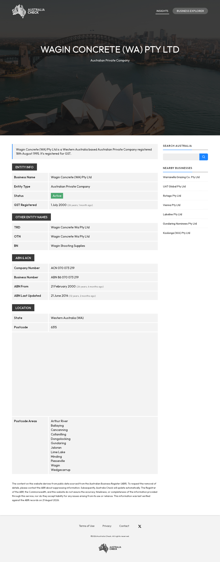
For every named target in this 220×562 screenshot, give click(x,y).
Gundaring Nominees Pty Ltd (180, 223)
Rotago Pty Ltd (172, 195)
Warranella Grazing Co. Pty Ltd (181, 177)
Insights (162, 11)
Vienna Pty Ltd (171, 205)
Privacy (106, 526)
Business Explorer (190, 11)
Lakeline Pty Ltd (172, 214)
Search (203, 156)
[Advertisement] (110, 89)
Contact (124, 526)
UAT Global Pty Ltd (174, 186)
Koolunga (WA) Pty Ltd (176, 233)
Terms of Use (87, 526)
